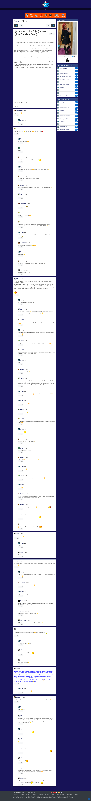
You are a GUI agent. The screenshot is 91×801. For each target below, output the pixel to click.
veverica (18, 128)
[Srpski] (53, 792)
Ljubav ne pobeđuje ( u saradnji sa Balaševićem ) (67, 96)
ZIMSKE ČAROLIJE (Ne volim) (65, 73)
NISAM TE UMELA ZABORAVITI (66, 92)
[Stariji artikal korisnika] (48, 25)
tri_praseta (23, 493)
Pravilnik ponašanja (17, 792)
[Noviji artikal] (16, 25)
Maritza (22, 270)
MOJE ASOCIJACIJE (63, 68)
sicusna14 (18, 697)
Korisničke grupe (31, 792)
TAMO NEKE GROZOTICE (65, 81)
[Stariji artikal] (53, 25)
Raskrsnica (22, 794)
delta (21, 650)
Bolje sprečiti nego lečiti (64, 70)
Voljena (18, 628)
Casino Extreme (69, 794)
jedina (17, 533)
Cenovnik (24, 792)
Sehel (21, 194)
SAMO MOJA (62, 90)
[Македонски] (59, 792)
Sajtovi (27, 794)
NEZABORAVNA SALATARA (65, 76)
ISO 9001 (76, 794)
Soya (17, 21)
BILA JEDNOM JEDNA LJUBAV (65, 84)
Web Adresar (40, 794)
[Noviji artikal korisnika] (21, 25)
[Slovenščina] (56, 792)
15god (74, 56)
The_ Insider (23, 620)
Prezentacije (33, 794)
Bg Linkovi (16, 794)
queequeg (22, 600)
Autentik (53, 794)
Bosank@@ (19, 110)
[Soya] (58, 68)
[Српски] (51, 792)
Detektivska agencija (60, 794)
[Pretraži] (49, 9)
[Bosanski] (58, 792)
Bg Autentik (47, 794)
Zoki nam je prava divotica (64, 79)
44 (64, 56)
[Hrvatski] (55, 792)
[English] (61, 792)
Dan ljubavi (62, 87)
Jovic (21, 148)
